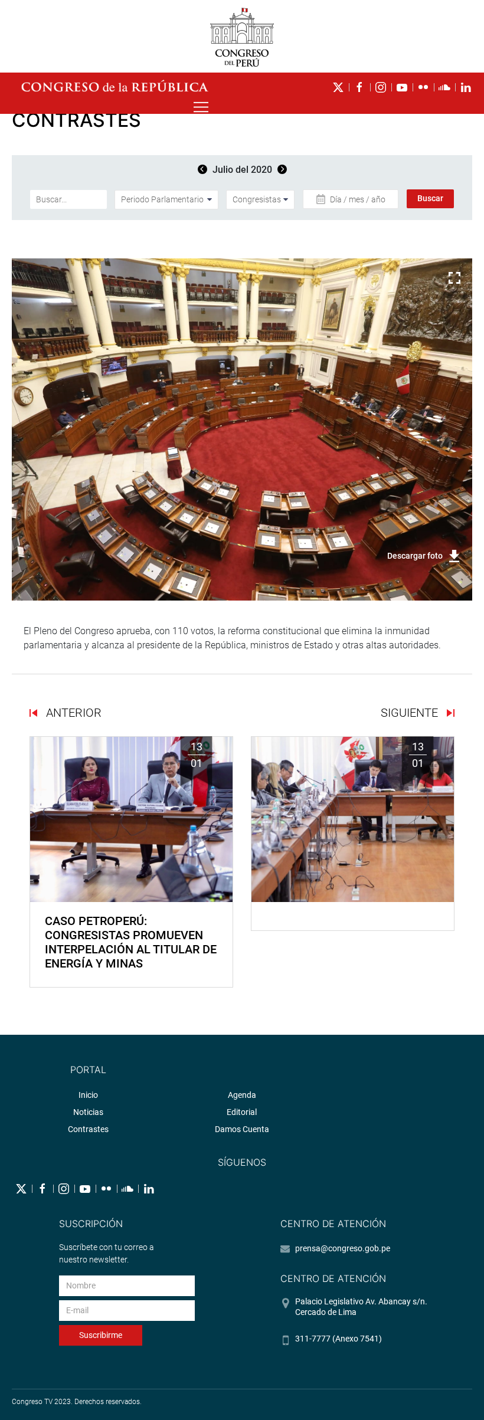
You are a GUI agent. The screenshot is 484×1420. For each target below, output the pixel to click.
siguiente (411, 713)
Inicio (88, 1095)
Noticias (88, 1112)
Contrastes (88, 1129)
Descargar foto (415, 555)
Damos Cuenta (242, 1129)
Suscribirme (100, 1335)
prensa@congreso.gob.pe (342, 1248)
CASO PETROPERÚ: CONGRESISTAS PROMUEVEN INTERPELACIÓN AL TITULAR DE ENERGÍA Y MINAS (131, 942)
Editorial (242, 1112)
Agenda (242, 1095)
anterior (72, 713)
